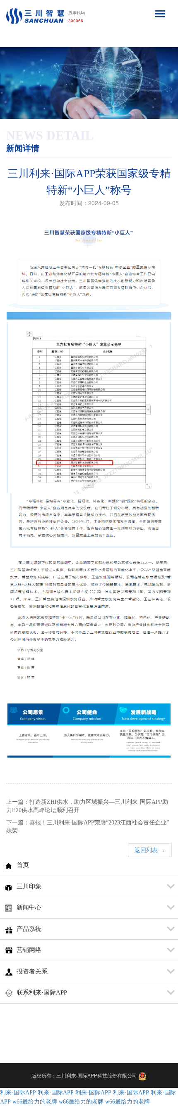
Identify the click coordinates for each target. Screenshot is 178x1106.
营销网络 (29, 950)
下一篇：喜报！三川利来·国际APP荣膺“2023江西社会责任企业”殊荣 (87, 826)
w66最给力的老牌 (34, 1102)
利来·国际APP (18, 1092)
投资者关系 (32, 971)
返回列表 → (150, 850)
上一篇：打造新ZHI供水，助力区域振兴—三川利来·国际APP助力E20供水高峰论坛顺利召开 (87, 806)
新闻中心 (29, 907)
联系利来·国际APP (42, 992)
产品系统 (29, 929)
